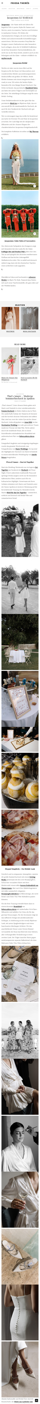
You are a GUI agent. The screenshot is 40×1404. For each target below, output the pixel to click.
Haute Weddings (22, 449)
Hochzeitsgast (28, 15)
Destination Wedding (9, 425)
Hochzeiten (20, 394)
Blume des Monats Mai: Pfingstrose (9, 379)
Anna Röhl (28, 422)
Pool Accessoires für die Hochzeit (29, 379)
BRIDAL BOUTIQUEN (10, 331)
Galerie (4, 8)
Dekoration (29, 331)
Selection (12, 8)
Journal (35, 8)
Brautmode (20, 8)
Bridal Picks (19, 15)
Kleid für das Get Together (17, 493)
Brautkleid (18, 906)
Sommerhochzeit (7, 411)
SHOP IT (28, 8)
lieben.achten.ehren (26, 436)
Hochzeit (24, 470)
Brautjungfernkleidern (10, 894)
